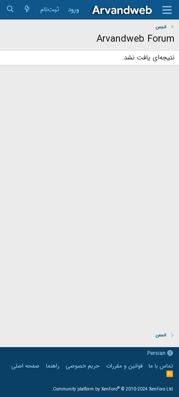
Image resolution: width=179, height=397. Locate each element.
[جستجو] (10, 10)
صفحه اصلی (25, 366)
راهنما (53, 366)
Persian (157, 353)
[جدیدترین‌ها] (27, 10)
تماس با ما (161, 366)
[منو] (167, 10)
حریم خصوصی (82, 366)
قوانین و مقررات (124, 366)
